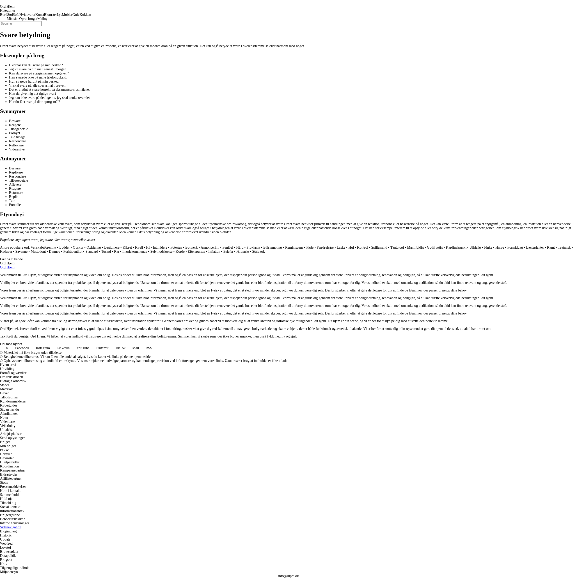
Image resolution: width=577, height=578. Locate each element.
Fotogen (176, 247)
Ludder (64, 247)
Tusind (106, 251)
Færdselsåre (325, 247)
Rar (116, 251)
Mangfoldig (415, 247)
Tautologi (397, 247)
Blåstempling (272, 247)
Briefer (228, 251)
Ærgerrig (242, 251)
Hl (148, 247)
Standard (91, 251)
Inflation (214, 251)
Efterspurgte (196, 251)
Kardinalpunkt (456, 247)
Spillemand (379, 247)
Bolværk (191, 247)
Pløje (310, 247)
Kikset (127, 247)
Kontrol (362, 247)
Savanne (21, 251)
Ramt (551, 247)
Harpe (499, 247)
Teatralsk (564, 247)
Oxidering (94, 247)
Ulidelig (475, 247)
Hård (239, 247)
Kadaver (6, 251)
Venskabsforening (43, 247)
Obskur (78, 247)
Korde (180, 251)
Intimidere (160, 247)
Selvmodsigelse (161, 251)
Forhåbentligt (72, 251)
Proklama (253, 247)
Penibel (227, 247)
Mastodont (38, 251)
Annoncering (210, 247)
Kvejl (139, 247)
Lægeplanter (535, 247)
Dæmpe (54, 251)
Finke (488, 247)
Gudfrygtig (435, 247)
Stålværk (258, 251)
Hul (351, 247)
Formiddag (515, 247)
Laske (341, 247)
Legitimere (111, 247)
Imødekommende (134, 251)
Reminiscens (294, 247)
